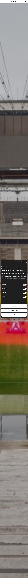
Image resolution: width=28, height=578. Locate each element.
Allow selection (14, 310)
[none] (25, 575)
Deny (14, 314)
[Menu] (2, 1)
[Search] (26, 2)
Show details (21, 302)
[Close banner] (26, 262)
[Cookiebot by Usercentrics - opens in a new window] (18, 262)
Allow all (14, 306)
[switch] (25, 289)
